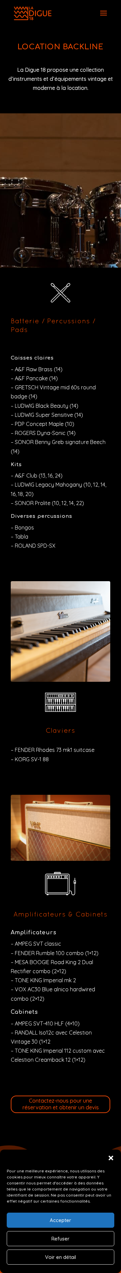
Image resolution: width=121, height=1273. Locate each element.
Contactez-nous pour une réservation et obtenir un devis (61, 1103)
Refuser (60, 1238)
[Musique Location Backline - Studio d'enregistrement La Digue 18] (60, 858)
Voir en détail (60, 1257)
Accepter (60, 1220)
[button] (111, 1158)
